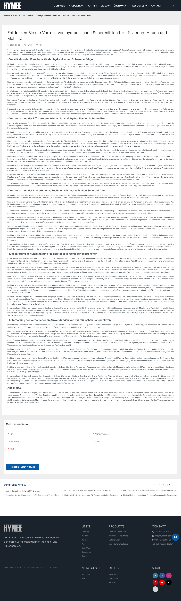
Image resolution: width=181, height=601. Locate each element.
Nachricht (157, 485)
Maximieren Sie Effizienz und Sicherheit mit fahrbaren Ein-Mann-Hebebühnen (150, 490)
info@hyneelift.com (163, 536)
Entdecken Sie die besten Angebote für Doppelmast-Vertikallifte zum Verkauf (33, 495)
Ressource (172, 485)
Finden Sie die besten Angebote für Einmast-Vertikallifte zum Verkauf (91, 495)
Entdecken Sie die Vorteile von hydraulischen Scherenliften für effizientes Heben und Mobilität (54, 15)
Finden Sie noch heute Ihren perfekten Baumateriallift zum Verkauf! (150, 495)
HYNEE (7, 15)
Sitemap (56, 567)
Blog (164, 485)
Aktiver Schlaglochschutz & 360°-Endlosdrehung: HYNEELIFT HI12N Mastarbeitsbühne (23, 491)
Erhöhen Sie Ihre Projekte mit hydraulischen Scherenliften (87, 490)
